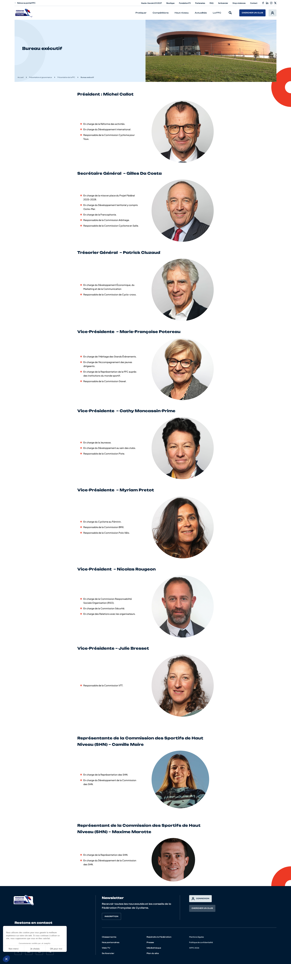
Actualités (201, 13)
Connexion (202, 898)
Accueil (21, 77)
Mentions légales (196, 937)
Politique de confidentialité (201, 942)
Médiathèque (154, 948)
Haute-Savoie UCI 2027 (151, 3)
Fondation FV (185, 3)
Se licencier (223, 3)
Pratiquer (141, 13)
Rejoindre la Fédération (159, 937)
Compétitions (161, 13)
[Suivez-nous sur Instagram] (271, 3)
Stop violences (239, 3)
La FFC (217, 13)
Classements (109, 937)
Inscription (111, 916)
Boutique (170, 3)
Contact (253, 3)
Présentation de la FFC (66, 77)
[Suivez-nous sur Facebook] (263, 3)
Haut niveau (182, 13)
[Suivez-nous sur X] (275, 3)
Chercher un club (252, 13)
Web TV (106, 948)
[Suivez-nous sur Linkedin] (267, 3)
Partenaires (200, 3)
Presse (150, 942)
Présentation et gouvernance (40, 77)
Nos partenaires (110, 942)
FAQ (212, 3)
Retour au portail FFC (26, 3)
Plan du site (153, 953)
